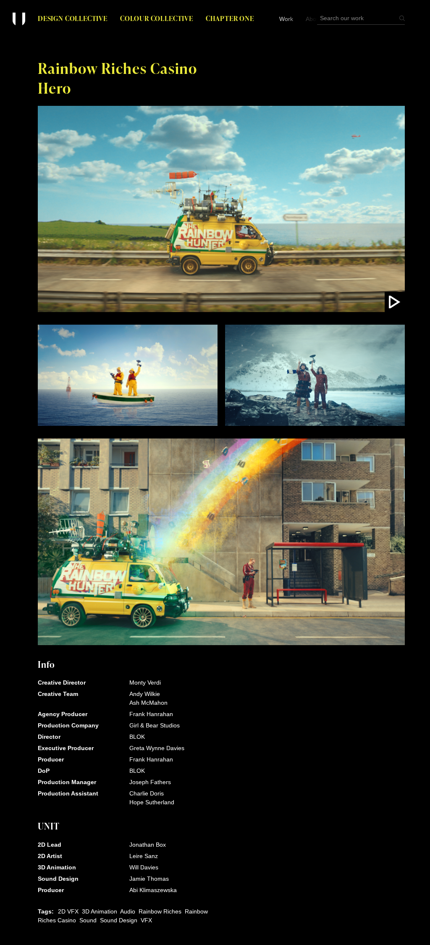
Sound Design (118, 920)
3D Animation (99, 911)
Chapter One (230, 18)
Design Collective (73, 18)
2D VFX (68, 911)
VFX (146, 920)
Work (286, 19)
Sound (88, 920)
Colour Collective (156, 18)
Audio (127, 911)
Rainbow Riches (160, 911)
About (313, 19)
